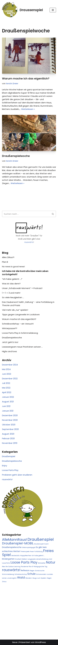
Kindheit (18, 559)
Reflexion (25, 570)
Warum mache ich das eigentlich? (25, 78)
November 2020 (10, 420)
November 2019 (9, 443)
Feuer (32, 551)
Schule (31, 574)
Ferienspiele (25, 551)
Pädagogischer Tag (40, 567)
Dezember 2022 (10, 378)
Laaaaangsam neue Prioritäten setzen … (22, 346)
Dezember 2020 (10, 415)
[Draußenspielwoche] (29, 133)
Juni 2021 (6, 406)
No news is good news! (13, 266)
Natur (50, 562)
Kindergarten (8, 559)
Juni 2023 (6, 373)
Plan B (5, 261)
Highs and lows (9, 351)
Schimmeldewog (8, 574)
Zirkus (4, 582)
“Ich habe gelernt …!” (12, 279)
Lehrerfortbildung (42, 559)
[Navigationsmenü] (53, 10)
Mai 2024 (6, 369)
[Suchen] (53, 214)
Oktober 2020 (8, 424)
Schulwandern (41, 574)
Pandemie (24, 567)
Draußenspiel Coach (41, 544)
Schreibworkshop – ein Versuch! (18, 323)
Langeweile (32, 559)
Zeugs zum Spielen (39, 578)
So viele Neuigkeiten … (13, 297)
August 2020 (8, 433)
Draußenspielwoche (16, 156)
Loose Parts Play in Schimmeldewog (20, 333)
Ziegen (49, 578)
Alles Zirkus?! (8, 257)
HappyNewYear (25, 556)
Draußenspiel (8, 456)
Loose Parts (6, 563)
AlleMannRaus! (14, 539)
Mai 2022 (6, 387)
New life (5, 567)
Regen (32, 571)
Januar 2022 (8, 397)
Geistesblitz (15, 556)
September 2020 (10, 429)
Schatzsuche (39, 571)
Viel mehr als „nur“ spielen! (15, 309)
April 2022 (6, 392)
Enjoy (4, 465)
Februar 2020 (8, 438)
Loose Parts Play (10, 470)
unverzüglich (12, 578)
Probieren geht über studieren (17, 474)
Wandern (28, 578)
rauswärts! (7, 479)
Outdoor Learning (14, 567)
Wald (21, 577)
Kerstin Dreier (12, 83)
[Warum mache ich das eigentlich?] (29, 56)
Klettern (24, 559)
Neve (14, 642)
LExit (50, 559)
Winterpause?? (9, 328)
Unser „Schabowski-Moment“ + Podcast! (22, 288)
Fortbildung (38, 551)
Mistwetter (41, 563)
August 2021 (8, 401)
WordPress (40, 642)
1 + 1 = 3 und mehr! (11, 292)
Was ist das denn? (11, 283)
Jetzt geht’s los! (10, 342)
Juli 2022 (6, 383)
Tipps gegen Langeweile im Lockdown (21, 314)
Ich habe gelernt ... (38, 556)
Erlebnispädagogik (28, 547)
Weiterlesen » (28, 109)
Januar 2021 (7, 410)
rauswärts (28, 242)
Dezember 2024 (10, 364)
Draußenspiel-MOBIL (17, 543)
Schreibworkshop (21, 574)
